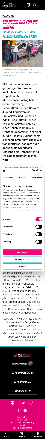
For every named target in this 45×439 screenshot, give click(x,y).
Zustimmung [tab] (8, 178)
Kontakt (22, 425)
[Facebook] (25, 410)
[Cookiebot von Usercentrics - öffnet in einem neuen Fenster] (32, 170)
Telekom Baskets (22, 373)
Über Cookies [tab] (36, 178)
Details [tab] (22, 178)
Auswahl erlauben (22, 259)
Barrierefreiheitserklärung (22, 422)
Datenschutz (22, 417)
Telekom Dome (22, 382)
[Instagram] (19, 410)
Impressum (22, 420)
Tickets (6, 436)
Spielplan (38, 436)
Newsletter (22, 391)
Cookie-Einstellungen (23, 428)
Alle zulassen (22, 252)
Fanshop (21, 436)
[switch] (38, 227)
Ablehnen (22, 266)
